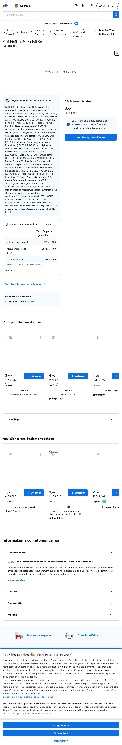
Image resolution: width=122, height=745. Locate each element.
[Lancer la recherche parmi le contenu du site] (116, 15)
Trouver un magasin (39, 635)
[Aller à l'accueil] (5, 6)
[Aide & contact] (76, 6)
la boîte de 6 (10, 45)
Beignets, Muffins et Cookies (79, 32)
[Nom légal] (111, 419)
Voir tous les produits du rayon (24, 283)
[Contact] (111, 591)
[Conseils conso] (111, 552)
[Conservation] (111, 603)
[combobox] (61, 14)
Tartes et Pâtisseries (60, 32)
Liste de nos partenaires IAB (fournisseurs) (27, 713)
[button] (36, 6)
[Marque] (111, 614)
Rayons (25, 32)
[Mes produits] (84, 6)
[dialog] (61, 697)
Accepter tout (61, 725)
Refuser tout (61, 733)
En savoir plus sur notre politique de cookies (28, 696)
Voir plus (10, 270)
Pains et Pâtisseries (41, 32)
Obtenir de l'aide (88, 635)
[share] (116, 53)
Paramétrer (61, 740)
